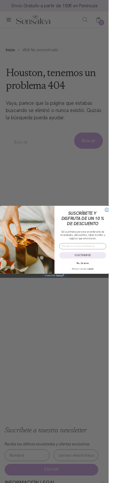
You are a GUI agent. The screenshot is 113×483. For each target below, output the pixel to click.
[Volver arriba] (99, 473)
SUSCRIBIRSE (82, 255)
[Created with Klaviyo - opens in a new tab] (54, 275)
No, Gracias (83, 263)
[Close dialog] (107, 210)
